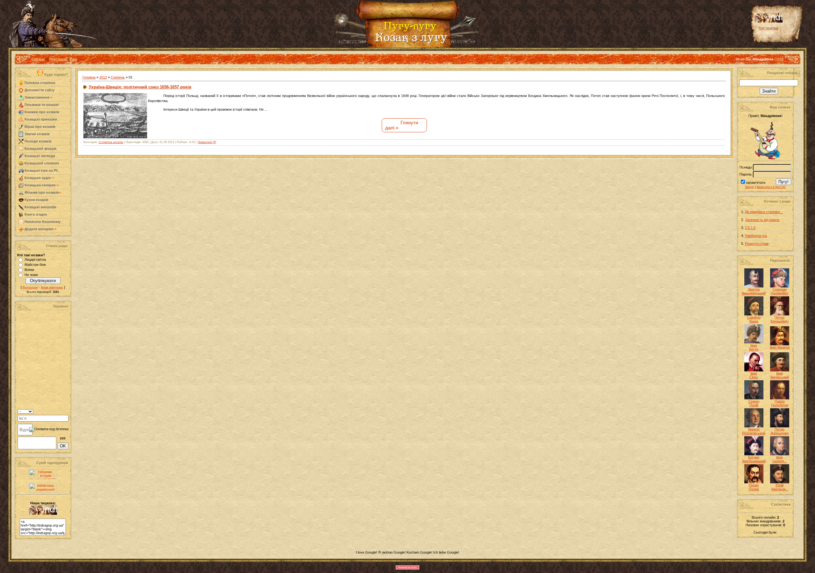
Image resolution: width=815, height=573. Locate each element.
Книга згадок (35, 214)
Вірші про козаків (39, 126)
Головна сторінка (39, 83)
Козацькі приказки (40, 119)
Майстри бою (35, 264)
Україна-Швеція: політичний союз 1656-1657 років (140, 87)
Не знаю (31, 275)
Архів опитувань (52, 287)
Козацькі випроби (40, 207)
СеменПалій (753, 403)
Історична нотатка (111, 142)
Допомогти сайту (39, 90)
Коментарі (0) (207, 142)
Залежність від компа (762, 220)
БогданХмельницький (754, 459)
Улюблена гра (756, 236)
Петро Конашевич (779, 319)
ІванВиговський (779, 375)
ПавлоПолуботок (779, 403)
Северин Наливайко (779, 291)
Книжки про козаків (41, 112)
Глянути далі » (401, 125)
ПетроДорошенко (779, 431)
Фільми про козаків (41, 192)
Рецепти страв (757, 243)
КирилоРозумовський (753, 431)
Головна (38, 59)
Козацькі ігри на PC (41, 170)
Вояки (29, 270)
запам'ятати (755, 182)
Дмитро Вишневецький (754, 291)
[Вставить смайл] (66, 411)
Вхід (73, 59)
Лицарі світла (35, 259)
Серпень (118, 77)
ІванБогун (753, 347)
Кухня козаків (36, 200)
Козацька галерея (40, 185)
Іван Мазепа (780, 347)
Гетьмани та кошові (41, 105)
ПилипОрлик (754, 487)
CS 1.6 (750, 228)
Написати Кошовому (42, 222)
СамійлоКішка (754, 319)
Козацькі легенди (39, 156)
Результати (30, 287)
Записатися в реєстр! (771, 187)
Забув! (749, 187)
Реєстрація (58, 59)
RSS (779, 59)
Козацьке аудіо (38, 178)
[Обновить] (60, 411)
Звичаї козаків (37, 134)
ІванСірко (753, 375)
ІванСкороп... (779, 459)
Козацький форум (40, 148)
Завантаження (37, 97)
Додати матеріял (39, 229)
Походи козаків (38, 141)
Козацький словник (41, 163)
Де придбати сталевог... (764, 212)
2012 (103, 77)
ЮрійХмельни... (779, 487)
